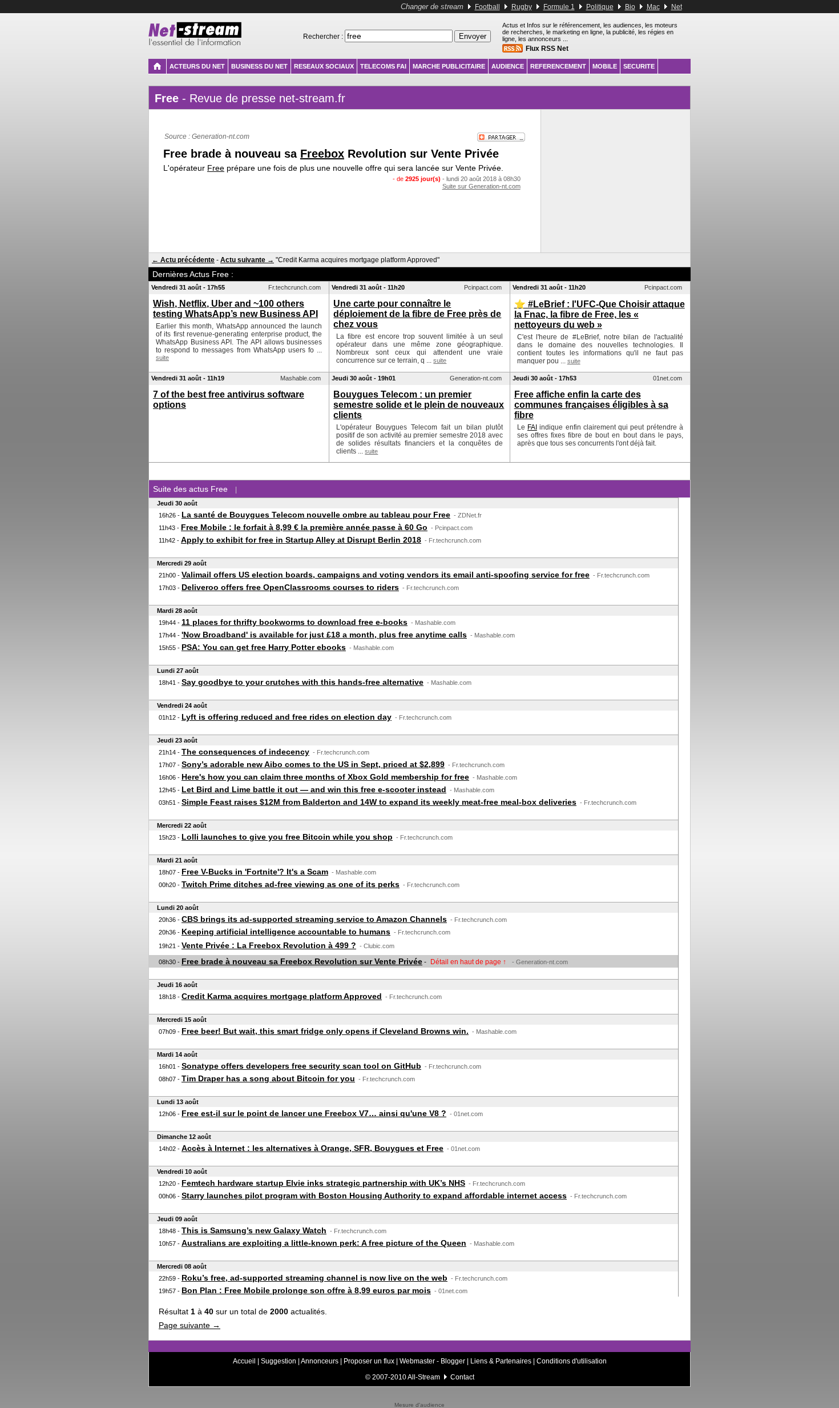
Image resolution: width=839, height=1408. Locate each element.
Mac (653, 7)
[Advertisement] (344, 212)
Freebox (322, 153)
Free (215, 168)
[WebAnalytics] (419, 1400)
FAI (532, 427)
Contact (462, 1377)
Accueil (244, 1361)
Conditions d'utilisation (572, 1361)
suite (162, 357)
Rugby (521, 7)
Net (676, 7)
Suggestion (278, 1361)
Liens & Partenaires (500, 1361)
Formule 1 (559, 7)
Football (487, 7)
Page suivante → (189, 1325)
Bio (630, 7)
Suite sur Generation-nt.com (481, 186)
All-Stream (424, 1377)
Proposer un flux (369, 1361)
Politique (600, 7)
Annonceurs (319, 1361)
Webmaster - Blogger (433, 1361)
